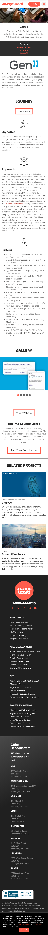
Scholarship (12, 911)
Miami (14, 811)
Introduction (24, 48)
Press (28, 908)
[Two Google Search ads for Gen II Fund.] (24, 395)
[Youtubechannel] (35, 607)
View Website (24, 111)
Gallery (24, 53)
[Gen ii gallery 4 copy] (30, 395)
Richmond (16, 838)
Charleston (17, 826)
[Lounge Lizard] (12, 4)
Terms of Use (19, 908)
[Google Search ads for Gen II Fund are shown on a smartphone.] (21, 395)
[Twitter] (18, 607)
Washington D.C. (19, 781)
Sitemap (21, 911)
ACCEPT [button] (24, 930)
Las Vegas (16, 853)
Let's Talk (34, 4)
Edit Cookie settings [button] (10, 926)
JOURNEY (24, 50)
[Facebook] (12, 607)
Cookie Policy (38, 924)
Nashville (16, 796)
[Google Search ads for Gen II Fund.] (27, 395)
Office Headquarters (20, 746)
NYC (13, 766)
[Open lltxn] (43, 4)
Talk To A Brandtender (24, 450)
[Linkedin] (24, 607)
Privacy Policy (7, 908)
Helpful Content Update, (15, 204)
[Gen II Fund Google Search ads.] (18, 395)
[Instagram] (29, 607)
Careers (35, 908)
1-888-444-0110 (24, 603)
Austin (14, 868)
